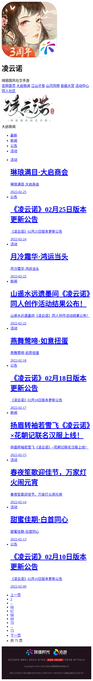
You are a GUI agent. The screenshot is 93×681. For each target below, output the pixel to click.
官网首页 (9, 86)
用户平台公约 (79, 660)
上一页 (15, 595)
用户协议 (41, 660)
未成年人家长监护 (55, 660)
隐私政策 (68, 660)
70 (12, 622)
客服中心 (24, 660)
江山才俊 (38, 86)
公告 (13, 146)
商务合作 (33, 660)
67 (12, 611)
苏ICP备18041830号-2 (33, 673)
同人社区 (9, 91)
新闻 (13, 140)
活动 (13, 151)
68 (12, 615)
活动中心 (82, 86)
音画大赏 (67, 86)
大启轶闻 (23, 86)
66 (12, 607)
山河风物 (53, 86)
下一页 (15, 635)
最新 (13, 135)
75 (12, 630)
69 (12, 619)
